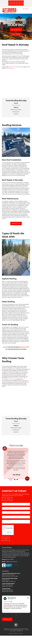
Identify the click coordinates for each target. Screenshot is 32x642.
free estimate (9, 68)
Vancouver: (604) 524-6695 (16, 1)
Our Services (7, 629)
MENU (27, 9)
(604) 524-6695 (14, 66)
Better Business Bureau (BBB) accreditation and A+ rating (14, 378)
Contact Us (16, 223)
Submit (6, 538)
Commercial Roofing (18, 629)
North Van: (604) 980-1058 (16, 4)
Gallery (27, 629)
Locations (13, 630)
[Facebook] (16, 625)
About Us (6, 628)
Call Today (16, 34)
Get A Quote (16, 29)
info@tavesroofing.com (11, 561)
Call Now (7, 499)
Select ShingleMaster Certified (19, 628)
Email (4, 347)
